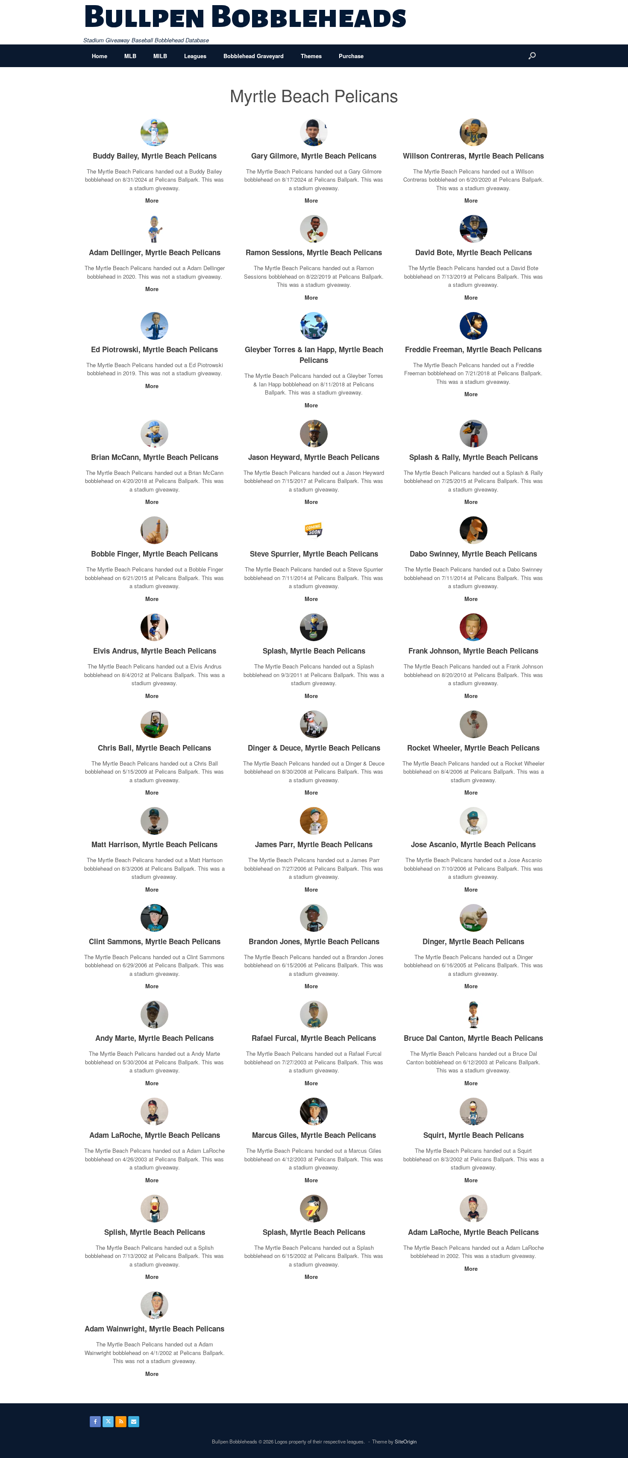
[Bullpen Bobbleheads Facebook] (95, 1421)
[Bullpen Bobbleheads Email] (133, 1421)
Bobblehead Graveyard (253, 56)
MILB (160, 56)
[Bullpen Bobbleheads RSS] (120, 1421)
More (152, 200)
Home (99, 56)
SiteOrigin (406, 1441)
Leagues (195, 56)
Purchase (351, 56)
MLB (130, 56)
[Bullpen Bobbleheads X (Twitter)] (108, 1421)
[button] (532, 55)
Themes (311, 56)
